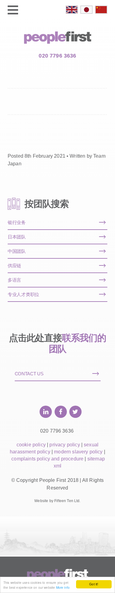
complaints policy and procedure (47, 458)
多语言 (14, 280)
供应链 (14, 265)
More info (63, 587)
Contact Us (29, 373)
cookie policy (31, 444)
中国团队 (17, 251)
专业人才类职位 (23, 294)
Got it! (93, 584)
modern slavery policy (78, 451)
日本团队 (17, 236)
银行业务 (17, 222)
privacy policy (64, 444)
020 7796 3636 (57, 56)
